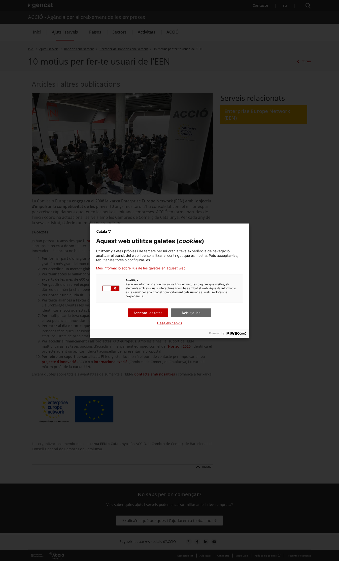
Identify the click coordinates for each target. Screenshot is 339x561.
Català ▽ (103, 231)
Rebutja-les (191, 313)
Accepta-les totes (148, 313)
